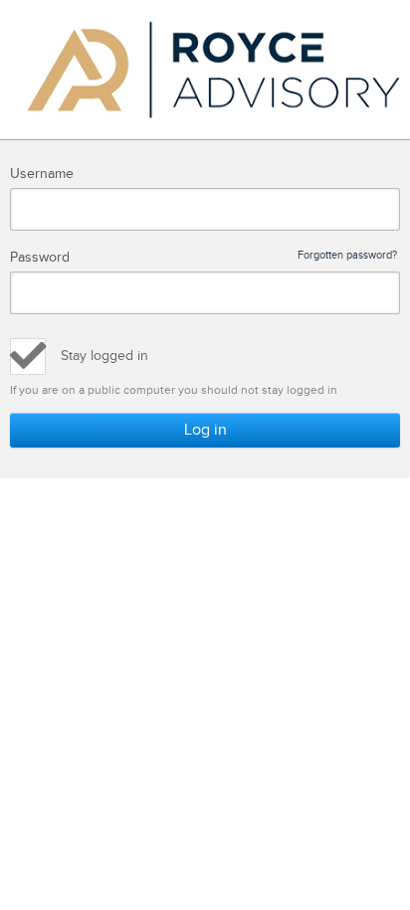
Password (203, 258)
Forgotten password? (347, 256)
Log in (205, 430)
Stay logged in (104, 356)
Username (42, 174)
